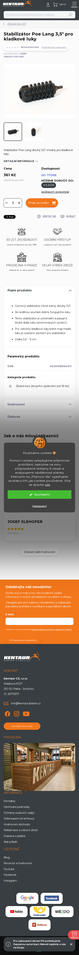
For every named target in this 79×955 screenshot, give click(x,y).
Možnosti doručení (55, 192)
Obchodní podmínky (17, 807)
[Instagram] (16, 713)
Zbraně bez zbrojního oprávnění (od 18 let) (42, 386)
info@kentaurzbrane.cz (26, 703)
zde (47, 485)
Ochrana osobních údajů (19, 812)
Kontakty (9, 801)
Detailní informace (19, 161)
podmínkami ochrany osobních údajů (51, 629)
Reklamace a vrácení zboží (20, 830)
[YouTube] (26, 713)
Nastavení (39, 506)
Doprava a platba (14, 836)
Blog (7, 857)
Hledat (70, 14)
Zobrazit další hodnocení (39, 552)
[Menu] (74, 4)
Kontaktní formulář (22, 726)
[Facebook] (7, 713)
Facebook (10, 874)
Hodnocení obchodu (17, 824)
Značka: (14, 57)
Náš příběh (10, 842)
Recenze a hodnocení (18, 863)
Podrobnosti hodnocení (54, 47)
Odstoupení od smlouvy (19, 818)
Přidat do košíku (38, 203)
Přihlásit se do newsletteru (23, 640)
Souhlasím (42, 494)
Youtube (9, 869)
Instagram (10, 880)
